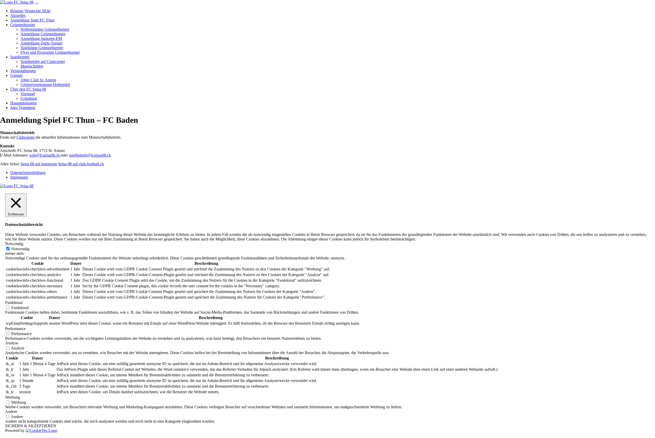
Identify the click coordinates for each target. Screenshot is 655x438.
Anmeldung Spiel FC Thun (32, 20)
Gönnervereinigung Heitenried (45, 84)
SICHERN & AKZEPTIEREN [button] (30, 426)
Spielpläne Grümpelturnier (41, 48)
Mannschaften (31, 66)
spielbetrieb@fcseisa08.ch (90, 155)
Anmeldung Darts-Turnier (41, 43)
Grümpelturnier (22, 25)
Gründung (28, 98)
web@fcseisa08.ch (45, 155)
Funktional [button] (14, 302)
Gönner (16, 75)
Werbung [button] (12, 397)
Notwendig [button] (14, 244)
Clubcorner (26, 137)
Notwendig (20, 249)
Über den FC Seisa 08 (28, 89)
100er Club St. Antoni (38, 80)
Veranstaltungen (23, 71)
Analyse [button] (11, 343)
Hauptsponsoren (23, 103)
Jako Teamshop (22, 107)
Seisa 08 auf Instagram (38, 164)
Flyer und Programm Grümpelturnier (50, 52)
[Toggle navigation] (37, 3)
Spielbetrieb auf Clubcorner (42, 61)
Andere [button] (11, 411)
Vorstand (27, 94)
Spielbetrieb (19, 57)
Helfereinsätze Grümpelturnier (44, 29)
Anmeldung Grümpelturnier (43, 34)
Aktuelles (18, 15)
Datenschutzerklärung (28, 172)
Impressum (19, 177)
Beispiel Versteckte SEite (30, 11)
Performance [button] (15, 328)
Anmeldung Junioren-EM (41, 38)
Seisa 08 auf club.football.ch (81, 164)
